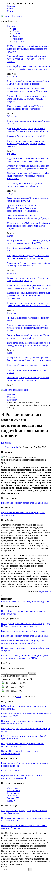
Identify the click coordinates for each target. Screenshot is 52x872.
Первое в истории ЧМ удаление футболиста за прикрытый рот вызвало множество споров (28, 226)
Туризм (16, 36)
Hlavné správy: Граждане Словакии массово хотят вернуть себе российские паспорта (28, 67)
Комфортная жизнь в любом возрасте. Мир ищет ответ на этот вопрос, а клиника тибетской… (28, 176)
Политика (12, 76)
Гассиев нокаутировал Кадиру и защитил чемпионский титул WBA (27, 199)
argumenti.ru (45, 591)
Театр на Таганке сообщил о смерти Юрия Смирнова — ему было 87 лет (28, 336)
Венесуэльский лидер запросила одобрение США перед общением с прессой (28, 82)
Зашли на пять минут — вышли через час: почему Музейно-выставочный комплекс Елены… (27, 328)
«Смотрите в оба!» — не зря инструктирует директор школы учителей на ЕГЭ (28, 241)
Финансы (11, 273)
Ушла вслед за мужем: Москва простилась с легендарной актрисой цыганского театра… (28, 344)
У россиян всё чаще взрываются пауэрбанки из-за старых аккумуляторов (29, 264)
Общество (12, 116)
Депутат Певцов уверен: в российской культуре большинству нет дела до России (27, 129)
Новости (11, 26)
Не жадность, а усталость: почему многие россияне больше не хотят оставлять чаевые (28, 304)
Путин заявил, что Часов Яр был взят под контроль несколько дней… (21, 776)
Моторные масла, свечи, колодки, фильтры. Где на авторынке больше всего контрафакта (29, 358)
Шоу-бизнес (19, 41)
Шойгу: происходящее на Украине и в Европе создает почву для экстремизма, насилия (26, 143)
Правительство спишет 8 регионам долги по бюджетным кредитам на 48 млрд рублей (29, 286)
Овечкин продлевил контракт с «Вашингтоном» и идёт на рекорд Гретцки (28, 217)
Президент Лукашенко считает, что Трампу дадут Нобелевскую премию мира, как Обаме (25, 624)
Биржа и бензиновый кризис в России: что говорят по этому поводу (28, 279)
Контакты (12, 6)
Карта (10, 11)
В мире (16, 33)
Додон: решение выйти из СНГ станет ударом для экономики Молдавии (26, 107)
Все (14, 28)
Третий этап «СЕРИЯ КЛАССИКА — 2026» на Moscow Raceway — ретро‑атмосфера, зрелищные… (26, 208)
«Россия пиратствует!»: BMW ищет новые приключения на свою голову (28, 378)
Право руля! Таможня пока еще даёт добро (28, 365)
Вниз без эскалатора (11, 770)
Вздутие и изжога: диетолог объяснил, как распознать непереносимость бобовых (28, 159)
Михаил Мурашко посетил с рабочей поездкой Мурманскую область (25, 184)
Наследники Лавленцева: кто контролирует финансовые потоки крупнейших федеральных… (28, 295)
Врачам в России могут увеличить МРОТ (27, 136)
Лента (10, 8)
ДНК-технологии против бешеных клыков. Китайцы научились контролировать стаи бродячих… (28, 49)
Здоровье (11, 153)
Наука (10, 236)
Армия (16, 31)
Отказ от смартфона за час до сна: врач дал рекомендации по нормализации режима (28, 167)
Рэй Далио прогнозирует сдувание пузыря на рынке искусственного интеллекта (28, 256)
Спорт (10, 193)
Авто (9, 353)
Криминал (18, 39)
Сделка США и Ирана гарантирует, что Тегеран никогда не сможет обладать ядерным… (26, 99)
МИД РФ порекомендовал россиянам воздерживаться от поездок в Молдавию (27, 89)
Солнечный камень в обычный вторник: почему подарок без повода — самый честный (27, 59)
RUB (18, 696)
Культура (11, 313)
